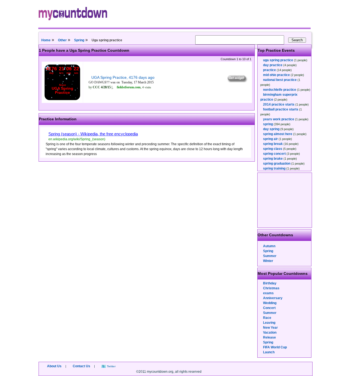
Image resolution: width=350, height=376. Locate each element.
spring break (273, 144)
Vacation (269, 332)
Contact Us (81, 366)
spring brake (273, 159)
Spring (79, 40)
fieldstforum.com (129, 87)
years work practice (278, 119)
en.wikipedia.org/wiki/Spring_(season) (76, 139)
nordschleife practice (279, 90)
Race (267, 318)
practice (269, 70)
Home (46, 40)
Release (269, 337)
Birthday (269, 283)
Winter (268, 261)
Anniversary (272, 298)
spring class (272, 149)
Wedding (269, 303)
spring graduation (276, 163)
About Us (54, 366)
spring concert (274, 154)
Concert (269, 308)
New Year (270, 328)
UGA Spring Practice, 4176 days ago (122, 77)
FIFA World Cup (275, 347)
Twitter (111, 366)
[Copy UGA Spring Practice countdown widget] (237, 81)
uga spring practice (278, 60)
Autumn (269, 246)
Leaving (269, 323)
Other (62, 40)
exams (268, 293)
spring (268, 124)
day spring (271, 129)
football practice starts (280, 109)
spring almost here (277, 134)
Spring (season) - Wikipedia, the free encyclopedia (93, 134)
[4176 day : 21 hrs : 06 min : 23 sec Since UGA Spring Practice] (62, 99)
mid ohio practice (276, 75)
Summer (269, 256)
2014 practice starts (278, 104)
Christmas (271, 288)
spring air (270, 139)
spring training (274, 168)
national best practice (280, 80)
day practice (272, 65)
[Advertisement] (285, 200)
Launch (269, 352)
